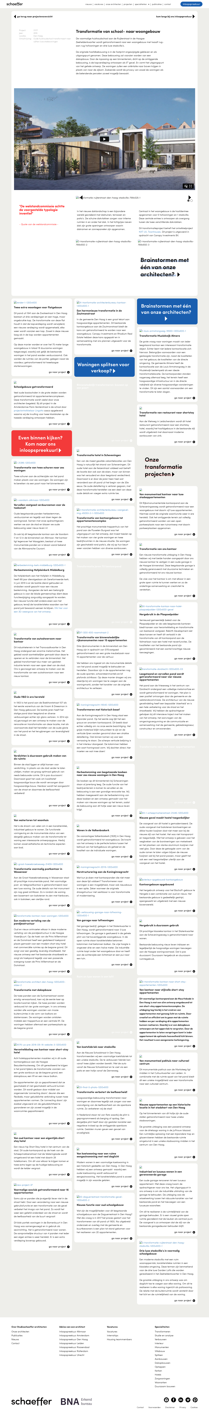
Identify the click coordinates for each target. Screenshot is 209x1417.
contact (167, 4)
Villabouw (160, 1351)
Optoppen (160, 1366)
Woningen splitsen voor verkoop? (103, 367)
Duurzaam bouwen (165, 1386)
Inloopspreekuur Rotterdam (73, 1351)
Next (190, 197)
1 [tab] (188, 201)
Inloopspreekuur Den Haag (73, 1339)
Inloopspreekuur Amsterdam (74, 1335)
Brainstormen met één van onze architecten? (166, 308)
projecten (128, 4)
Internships (112, 1335)
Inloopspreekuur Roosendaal (74, 1347)
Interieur (159, 1343)
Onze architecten (20, 1331)
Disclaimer (170, 1407)
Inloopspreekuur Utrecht (71, 1354)
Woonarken (161, 1382)
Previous (81, 197)
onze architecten (113, 4)
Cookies (194, 1407)
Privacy (182, 1407)
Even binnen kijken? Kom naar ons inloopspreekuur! (40, 443)
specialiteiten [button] (141, 4)
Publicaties (17, 1335)
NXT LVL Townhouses (150, 231)
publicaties (157, 4)
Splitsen (159, 1354)
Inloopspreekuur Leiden (71, 1343)
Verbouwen (161, 1339)
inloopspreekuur (191, 4)
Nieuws (15, 1339)
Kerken (158, 1370)
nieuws (88, 4)
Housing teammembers (119, 1339)
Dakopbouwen (162, 1362)
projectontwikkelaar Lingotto (28, 410)
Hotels (158, 1374)
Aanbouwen (161, 1358)
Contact (15, 1343)
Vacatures (112, 1331)
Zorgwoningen (162, 1378)
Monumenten (162, 1347)
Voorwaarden (154, 1407)
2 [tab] (192, 201)
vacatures (98, 4)
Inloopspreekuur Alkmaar (72, 1331)
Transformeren (162, 1331)
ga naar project (57, 371)
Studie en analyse (164, 1335)
